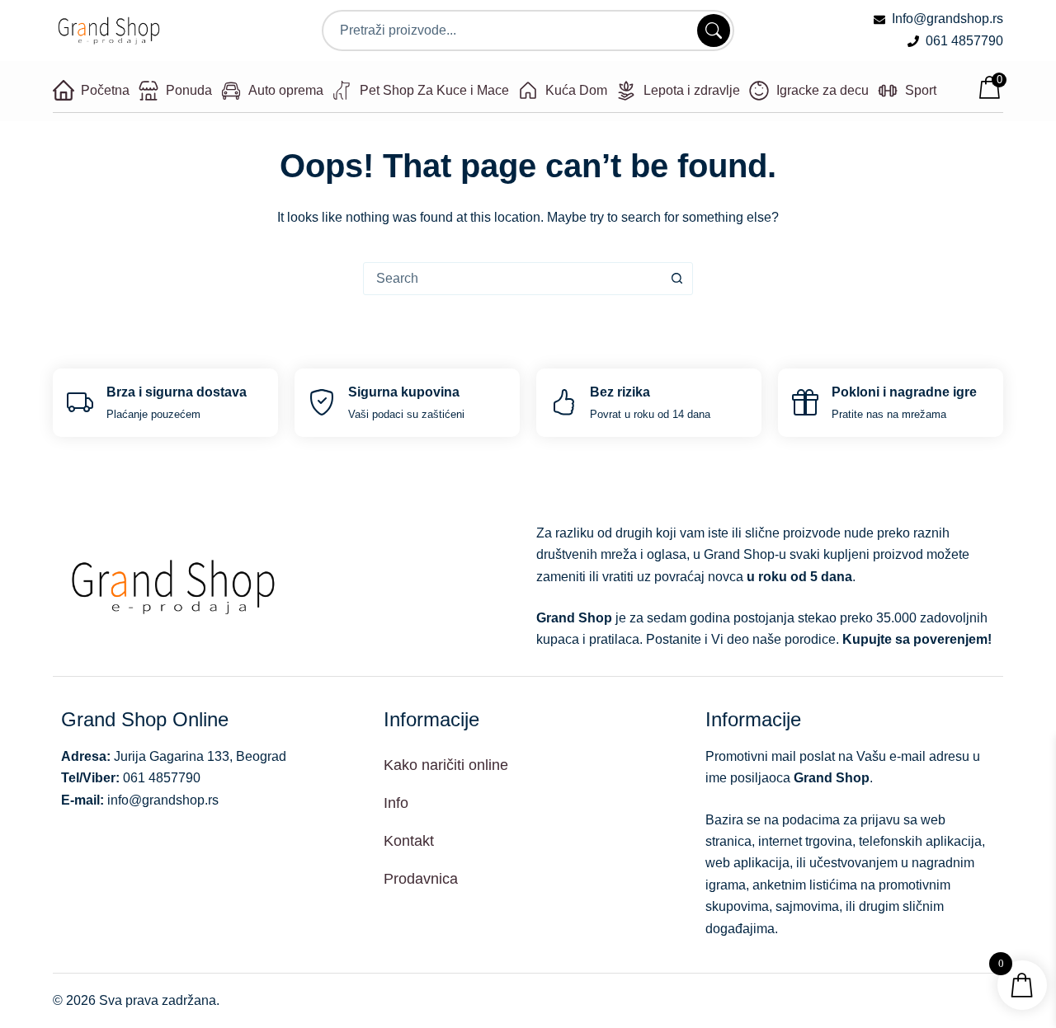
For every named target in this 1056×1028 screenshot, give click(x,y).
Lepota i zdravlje (692, 90)
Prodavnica (421, 879)
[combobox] (512, 278)
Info (396, 803)
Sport (920, 90)
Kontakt (409, 841)
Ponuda (189, 90)
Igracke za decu (822, 90)
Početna (105, 90)
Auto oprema (285, 90)
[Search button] (676, 278)
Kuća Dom (576, 90)
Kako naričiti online (446, 765)
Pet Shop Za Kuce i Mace (434, 90)
